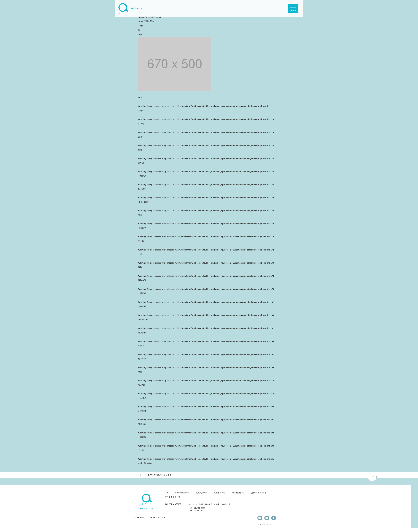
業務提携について (172, 497)
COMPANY (139, 518)
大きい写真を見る (146, 21)
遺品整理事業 (238, 493)
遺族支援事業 (201, 493)
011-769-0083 (199, 508)
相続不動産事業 (182, 493)
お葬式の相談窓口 (258, 493)
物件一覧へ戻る (145, 463)
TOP (140, 475)
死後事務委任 (219, 493)
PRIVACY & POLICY (158, 518)
